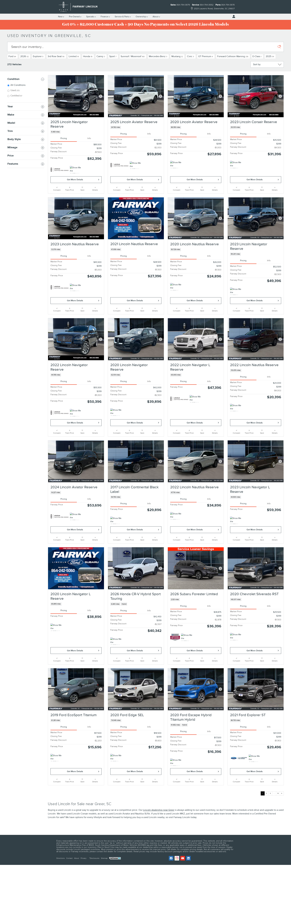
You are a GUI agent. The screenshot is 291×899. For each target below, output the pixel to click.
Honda (87, 56)
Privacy (83, 858)
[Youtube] (182, 858)
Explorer (38, 56)
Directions (60, 858)
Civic (190, 56)
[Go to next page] (282, 793)
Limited (74, 56)
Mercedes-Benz (158, 56)
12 (278, 793)
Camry (101, 56)
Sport (112, 56)
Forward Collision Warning (232, 56)
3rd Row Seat (56, 56)
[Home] (63, 7)
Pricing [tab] (63, 138)
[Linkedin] (188, 858)
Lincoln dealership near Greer (158, 810)
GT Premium (205, 56)
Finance (104, 16)
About (155, 16)
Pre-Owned (74, 16)
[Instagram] (177, 858)
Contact (69, 858)
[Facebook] (171, 858)
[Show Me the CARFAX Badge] (176, 164)
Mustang (177, 56)
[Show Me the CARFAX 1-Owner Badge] (75, 169)
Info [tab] (89, 138)
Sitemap (104, 858)
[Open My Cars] (232, 16)
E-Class (257, 56)
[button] (76, 132)
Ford (12, 56)
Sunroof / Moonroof (133, 56)
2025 (270, 56)
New (60, 16)
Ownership (141, 16)
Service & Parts (122, 16)
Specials (90, 16)
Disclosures (94, 858)
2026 (24, 56)
